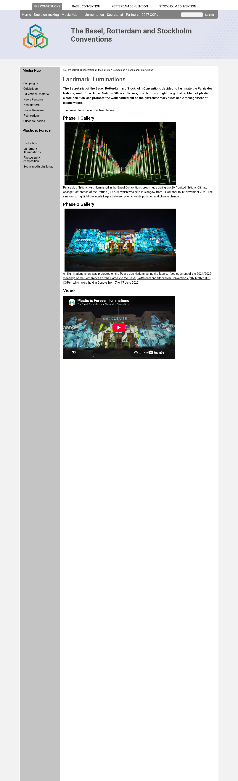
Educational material (36, 94)
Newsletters (31, 105)
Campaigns (30, 83)
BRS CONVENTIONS (47, 6)
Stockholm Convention (177, 6)
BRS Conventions (86, 70)
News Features (33, 99)
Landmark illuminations (32, 150)
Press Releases (34, 110)
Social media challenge (38, 166)
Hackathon (30, 143)
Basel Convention (86, 6)
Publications (31, 115)
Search (209, 14)
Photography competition (31, 159)
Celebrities (30, 88)
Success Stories (34, 121)
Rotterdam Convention (130, 6)
